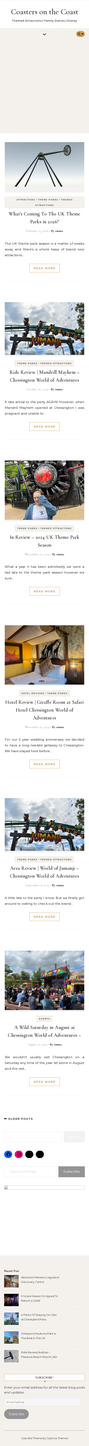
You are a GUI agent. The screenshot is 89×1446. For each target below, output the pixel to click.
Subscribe (71, 1172)
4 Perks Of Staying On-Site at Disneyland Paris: (39, 1317)
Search (74, 1137)
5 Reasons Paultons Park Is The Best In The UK (38, 1336)
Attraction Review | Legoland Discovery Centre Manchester (40, 1280)
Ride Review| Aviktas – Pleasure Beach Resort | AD (39, 1354)
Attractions (26, 199)
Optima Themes (57, 1438)
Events (44, 1018)
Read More (44, 268)
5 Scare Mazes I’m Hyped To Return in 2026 (39, 1298)
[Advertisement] (44, 87)
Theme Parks (48, 199)
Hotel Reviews (33, 693)
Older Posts (20, 1118)
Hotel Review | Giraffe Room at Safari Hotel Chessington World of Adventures (44, 710)
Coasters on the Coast (44, 11)
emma (59, 231)
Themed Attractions (56, 363)
